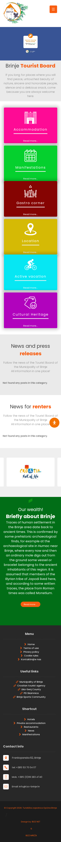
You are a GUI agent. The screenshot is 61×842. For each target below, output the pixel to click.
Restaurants (31, 726)
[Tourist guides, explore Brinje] (15, 13)
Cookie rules (31, 655)
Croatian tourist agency (31, 685)
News (31, 730)
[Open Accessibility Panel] (54, 423)
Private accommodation (31, 723)
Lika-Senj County (31, 689)
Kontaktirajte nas (31, 659)
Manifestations (31, 734)
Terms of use (31, 648)
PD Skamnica (31, 693)
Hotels (31, 719)
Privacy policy (31, 651)
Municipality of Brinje (31, 681)
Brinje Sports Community (31, 697)
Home (31, 644)
